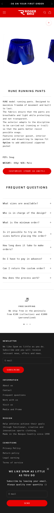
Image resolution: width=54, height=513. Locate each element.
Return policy (11, 453)
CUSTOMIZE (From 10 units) (27, 171)
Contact (7, 390)
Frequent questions (14, 395)
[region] (27, 308)
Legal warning (11, 458)
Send (27, 503)
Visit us (8, 404)
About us (8, 385)
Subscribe (13, 370)
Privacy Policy (11, 448)
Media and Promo (12, 409)
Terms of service (13, 462)
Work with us (10, 400)
